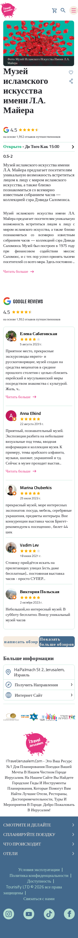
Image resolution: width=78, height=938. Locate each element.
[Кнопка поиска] (63, 10)
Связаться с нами (39, 898)
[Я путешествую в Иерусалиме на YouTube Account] (29, 914)
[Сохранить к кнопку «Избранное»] (71, 72)
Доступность (39, 881)
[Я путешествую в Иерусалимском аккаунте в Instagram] (9, 914)
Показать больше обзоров (56, 641)
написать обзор (21, 641)
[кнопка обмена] (71, 81)
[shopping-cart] (54, 10)
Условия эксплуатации (39, 869)
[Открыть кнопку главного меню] (73, 10)
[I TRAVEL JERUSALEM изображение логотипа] (10, 10)
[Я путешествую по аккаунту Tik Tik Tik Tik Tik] (49, 914)
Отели (10, 853)
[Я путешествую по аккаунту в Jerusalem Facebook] (69, 914)
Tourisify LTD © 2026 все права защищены (32, 889)
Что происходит (22, 844)
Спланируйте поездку (29, 834)
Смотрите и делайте (27, 825)
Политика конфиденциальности (39, 875)
